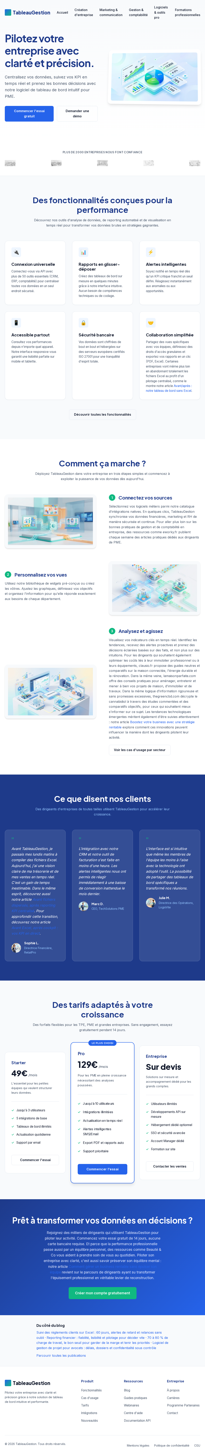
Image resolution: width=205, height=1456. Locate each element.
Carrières (173, 1398)
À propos (173, 1390)
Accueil (62, 12)
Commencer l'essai (35, 1160)
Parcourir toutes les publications (61, 1355)
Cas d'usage (89, 1398)
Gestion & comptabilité (138, 12)
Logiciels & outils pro (161, 12)
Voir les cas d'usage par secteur (140, 750)
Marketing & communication (111, 12)
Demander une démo (77, 113)
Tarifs (85, 1405)
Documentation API (137, 1420)
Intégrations (89, 1413)
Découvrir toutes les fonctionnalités (102, 414)
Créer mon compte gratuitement (102, 1293)
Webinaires (131, 1405)
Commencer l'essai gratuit (29, 113)
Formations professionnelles (187, 12)
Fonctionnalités (91, 1390)
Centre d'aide (133, 1413)
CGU (197, 1445)
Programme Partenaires (183, 1405)
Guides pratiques (135, 1398)
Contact (172, 1413)
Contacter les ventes (169, 1166)
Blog (127, 1390)
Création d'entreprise (83, 12)
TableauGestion (31, 12)
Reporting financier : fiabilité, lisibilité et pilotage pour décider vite (96, 1338)
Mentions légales (138, 1445)
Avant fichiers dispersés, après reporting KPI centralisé (33, 905)
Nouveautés (89, 1420)
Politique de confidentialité (171, 1445)
